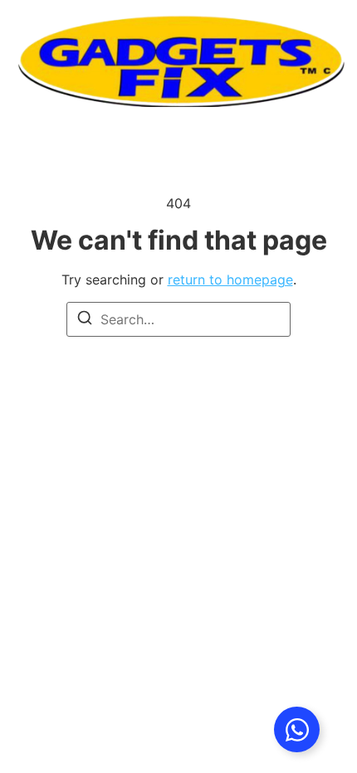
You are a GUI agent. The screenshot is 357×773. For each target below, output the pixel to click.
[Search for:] (178, 319)
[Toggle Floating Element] (297, 729)
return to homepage (230, 279)
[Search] (84, 320)
